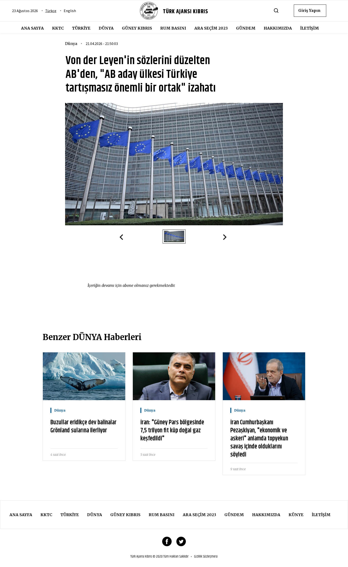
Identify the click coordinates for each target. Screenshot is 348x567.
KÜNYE (296, 514)
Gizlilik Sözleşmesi (206, 556)
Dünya (106, 28)
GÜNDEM (245, 28)
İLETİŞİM (309, 28)
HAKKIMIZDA (278, 28)
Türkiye (81, 28)
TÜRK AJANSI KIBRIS (185, 11)
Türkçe (50, 10)
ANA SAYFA (32, 28)
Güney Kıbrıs (137, 28)
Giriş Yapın (309, 10)
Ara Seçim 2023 (211, 28)
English (70, 10)
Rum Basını (173, 28)
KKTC (58, 28)
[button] (123, 238)
